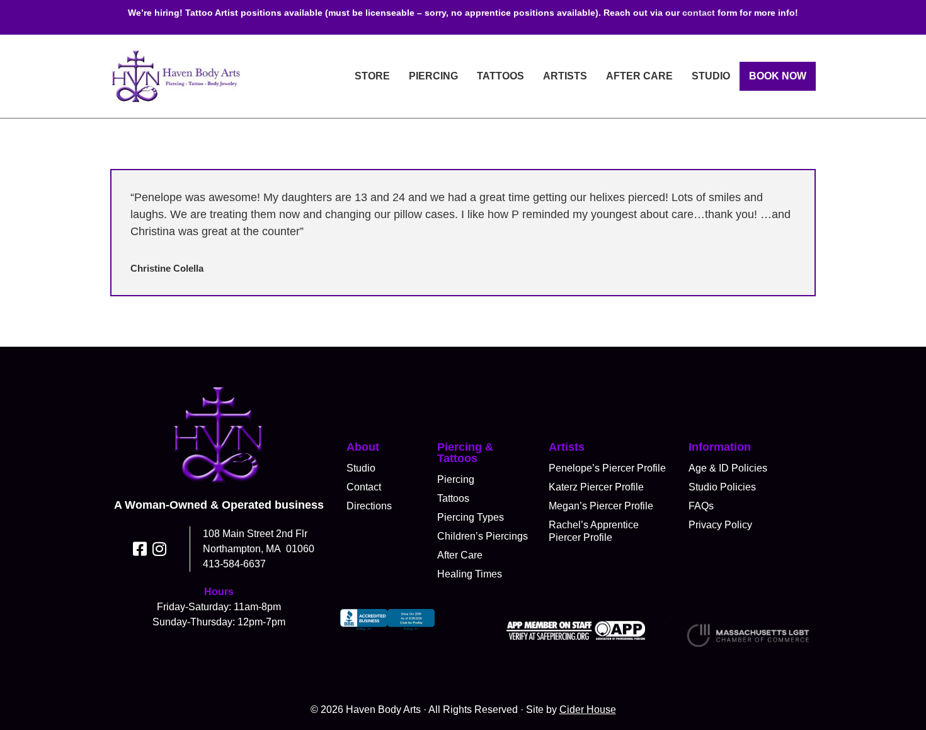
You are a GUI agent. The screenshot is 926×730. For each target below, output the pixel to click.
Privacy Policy (720, 524)
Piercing (433, 76)
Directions (369, 506)
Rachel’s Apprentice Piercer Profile (594, 531)
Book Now (777, 76)
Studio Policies (722, 487)
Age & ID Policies (728, 468)
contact (698, 13)
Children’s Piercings (482, 536)
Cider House (587, 709)
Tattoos (500, 76)
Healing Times (469, 574)
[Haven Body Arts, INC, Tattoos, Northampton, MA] (387, 630)
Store (372, 76)
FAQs (701, 506)
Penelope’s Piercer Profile (607, 468)
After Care (639, 76)
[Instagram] (160, 549)
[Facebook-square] (140, 549)
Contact (363, 487)
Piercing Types (470, 517)
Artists (565, 76)
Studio (711, 76)
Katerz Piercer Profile (596, 487)
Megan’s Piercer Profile (601, 506)
